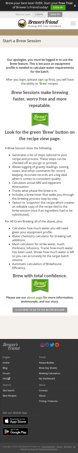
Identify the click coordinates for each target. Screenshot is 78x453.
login (22, 80)
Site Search (9, 390)
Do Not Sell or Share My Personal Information (48, 447)
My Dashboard (47, 378)
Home (6, 362)
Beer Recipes (9, 395)
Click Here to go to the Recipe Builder (40, 309)
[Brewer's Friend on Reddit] (57, 345)
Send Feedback (48, 446)
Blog (5, 367)
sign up (43, 80)
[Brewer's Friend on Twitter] (52, 345)
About (42, 395)
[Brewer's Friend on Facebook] (47, 345)
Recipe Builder (46, 362)
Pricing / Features (48, 401)
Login (39, 14)
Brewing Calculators (49, 373)
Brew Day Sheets (48, 367)
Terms (59, 446)
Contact (43, 390)
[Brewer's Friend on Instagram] (42, 345)
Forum (6, 373)
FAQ (5, 378)
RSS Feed (67, 446)
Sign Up (58, 7)
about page (34, 297)
